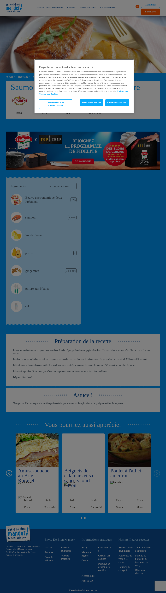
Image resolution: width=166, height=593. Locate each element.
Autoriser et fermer (117, 103)
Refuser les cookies (91, 103)
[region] (84, 86)
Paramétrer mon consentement (55, 104)
